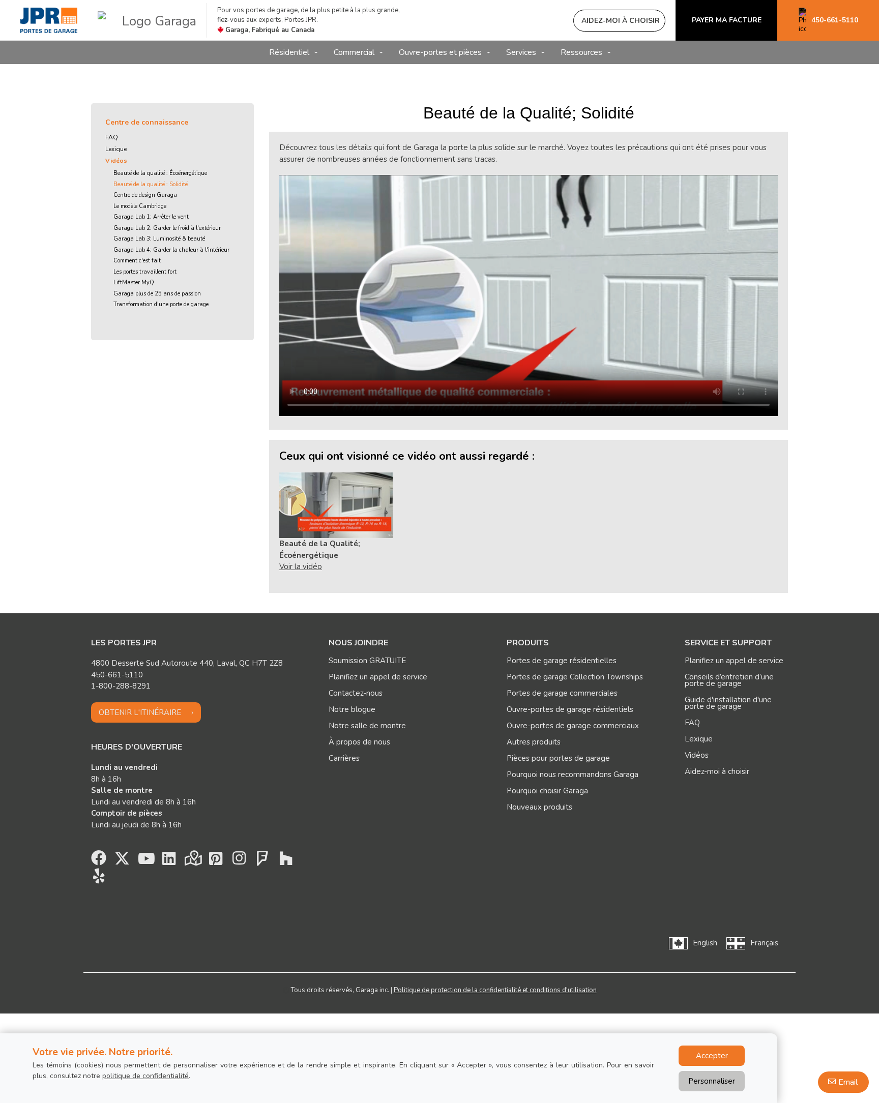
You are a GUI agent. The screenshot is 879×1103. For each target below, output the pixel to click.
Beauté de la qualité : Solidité (150, 184)
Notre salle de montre (367, 726)
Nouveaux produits (539, 807)
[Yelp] (98, 879)
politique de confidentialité (145, 1076)
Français (764, 943)
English (705, 943)
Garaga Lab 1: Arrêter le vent (151, 217)
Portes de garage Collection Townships (575, 677)
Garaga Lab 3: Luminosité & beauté (159, 239)
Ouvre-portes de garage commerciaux (573, 726)
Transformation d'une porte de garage (161, 304)
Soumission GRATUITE (367, 660)
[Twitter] (122, 861)
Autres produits (534, 742)
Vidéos (116, 161)
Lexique (116, 149)
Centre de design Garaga (145, 195)
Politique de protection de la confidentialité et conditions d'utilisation (495, 990)
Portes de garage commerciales (562, 693)
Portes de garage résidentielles (562, 660)
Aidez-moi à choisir (717, 771)
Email (848, 1082)
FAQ (111, 137)
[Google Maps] (192, 861)
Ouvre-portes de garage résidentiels (570, 709)
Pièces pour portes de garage (558, 758)
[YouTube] (145, 861)
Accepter (712, 1056)
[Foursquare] (262, 861)
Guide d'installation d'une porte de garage (728, 703)
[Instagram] (239, 861)
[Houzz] (286, 861)
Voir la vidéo (300, 566)
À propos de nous (359, 742)
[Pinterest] (215, 861)
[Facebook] (98, 861)
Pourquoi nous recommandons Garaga (572, 774)
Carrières (344, 758)
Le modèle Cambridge (139, 206)
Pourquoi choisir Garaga (547, 791)
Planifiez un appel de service (378, 677)
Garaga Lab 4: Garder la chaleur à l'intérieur (171, 250)
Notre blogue (352, 709)
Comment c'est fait (137, 260)
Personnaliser (711, 1081)
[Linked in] (169, 861)
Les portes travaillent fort (145, 272)
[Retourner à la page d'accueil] (48, 20)
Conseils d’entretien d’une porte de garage (729, 680)
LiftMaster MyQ (133, 282)
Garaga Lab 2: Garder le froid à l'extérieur (167, 228)
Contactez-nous (356, 693)
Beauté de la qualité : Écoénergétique (160, 173)
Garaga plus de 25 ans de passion (157, 293)
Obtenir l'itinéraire (140, 712)
